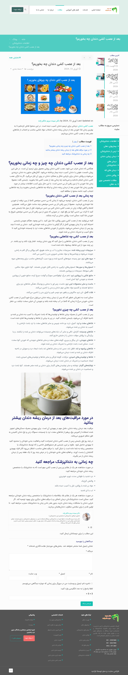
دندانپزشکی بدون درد (55, 620)
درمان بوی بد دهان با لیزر (54, 625)
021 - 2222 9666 (111, 643)
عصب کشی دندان (85, 126)
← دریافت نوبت (29, 638)
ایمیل (62, 573)
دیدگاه (89, 551)
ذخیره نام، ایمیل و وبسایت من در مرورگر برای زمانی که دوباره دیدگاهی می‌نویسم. (56, 583)
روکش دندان (111, 175)
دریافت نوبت (17, 9)
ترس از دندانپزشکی (108, 151)
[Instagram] (91, 528)
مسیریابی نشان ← (16, 638)
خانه (23, 39)
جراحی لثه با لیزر (56, 645)
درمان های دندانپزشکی (111, 163)
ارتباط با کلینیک (29, 620)
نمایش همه (14, 57)
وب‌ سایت (32, 573)
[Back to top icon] (11, 670)
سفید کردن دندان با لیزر (54, 655)
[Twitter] (88, 528)
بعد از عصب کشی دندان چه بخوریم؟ (24, 47)
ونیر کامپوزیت (57, 635)
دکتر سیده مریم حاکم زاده (49, 120)
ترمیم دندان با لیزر (56, 650)
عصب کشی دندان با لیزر (54, 660)
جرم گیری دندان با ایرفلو (54, 630)
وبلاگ (14, 39)
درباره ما (31, 625)
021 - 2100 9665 (111, 640)
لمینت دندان (57, 640)
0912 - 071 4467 (111, 646)
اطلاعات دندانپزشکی (20, 43)
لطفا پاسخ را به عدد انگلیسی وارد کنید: (77, 588)
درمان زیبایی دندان (108, 156)
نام (91, 573)
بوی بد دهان (85, 620)
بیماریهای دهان (110, 146)
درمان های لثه (110, 170)
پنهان (75, 141)
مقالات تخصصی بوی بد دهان (107, 182)
